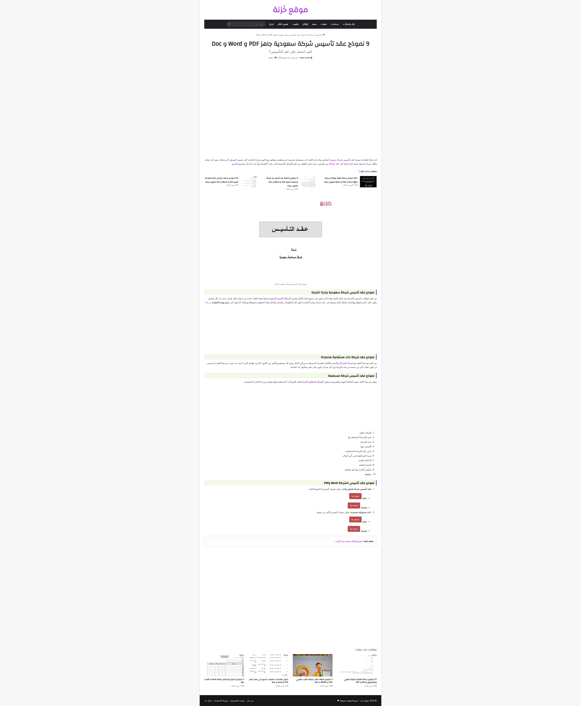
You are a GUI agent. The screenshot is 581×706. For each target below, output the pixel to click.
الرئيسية (319, 35)
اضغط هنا (355, 496)
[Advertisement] (290, 85)
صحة (314, 24)
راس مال (367, 451)
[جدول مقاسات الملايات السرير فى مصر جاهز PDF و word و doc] (268, 665)
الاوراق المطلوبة (316, 381)
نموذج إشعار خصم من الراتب (349, 541)
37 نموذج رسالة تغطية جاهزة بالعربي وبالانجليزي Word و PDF (360, 680)
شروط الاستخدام (221, 700)
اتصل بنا (208, 700)
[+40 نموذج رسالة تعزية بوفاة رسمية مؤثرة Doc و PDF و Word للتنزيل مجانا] (368, 181)
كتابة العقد (338, 298)
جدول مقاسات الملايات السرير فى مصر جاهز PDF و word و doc (268, 680)
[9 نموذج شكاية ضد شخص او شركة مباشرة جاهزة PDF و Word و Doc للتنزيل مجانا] (308, 181)
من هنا (208, 302)
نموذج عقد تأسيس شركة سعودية (345, 159)
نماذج (311, 35)
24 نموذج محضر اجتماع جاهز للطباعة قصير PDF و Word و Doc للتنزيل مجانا (221, 180)
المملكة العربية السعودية (279, 298)
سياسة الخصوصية (237, 700)
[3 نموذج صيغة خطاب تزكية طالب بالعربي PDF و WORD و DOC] (313, 665)
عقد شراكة (334, 163)
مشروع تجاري (238, 163)
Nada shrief (305, 58)
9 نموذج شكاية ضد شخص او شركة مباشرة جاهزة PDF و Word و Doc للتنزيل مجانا (282, 182)
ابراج (271, 24)
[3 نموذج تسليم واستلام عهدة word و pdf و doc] (224, 665)
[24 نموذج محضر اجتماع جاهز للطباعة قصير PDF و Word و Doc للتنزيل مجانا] (248, 181)
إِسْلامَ (305, 24)
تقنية (324, 24)
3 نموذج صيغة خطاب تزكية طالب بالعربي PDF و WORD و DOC (314, 680)
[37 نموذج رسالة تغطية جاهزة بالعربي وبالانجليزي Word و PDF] (357, 665)
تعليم (296, 24)
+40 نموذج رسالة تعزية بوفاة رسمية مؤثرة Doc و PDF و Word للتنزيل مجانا (341, 180)
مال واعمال (350, 24)
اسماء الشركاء (346, 363)
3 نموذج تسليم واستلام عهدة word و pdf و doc (224, 680)
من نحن (250, 700)
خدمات (336, 24)
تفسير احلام (283, 24)
